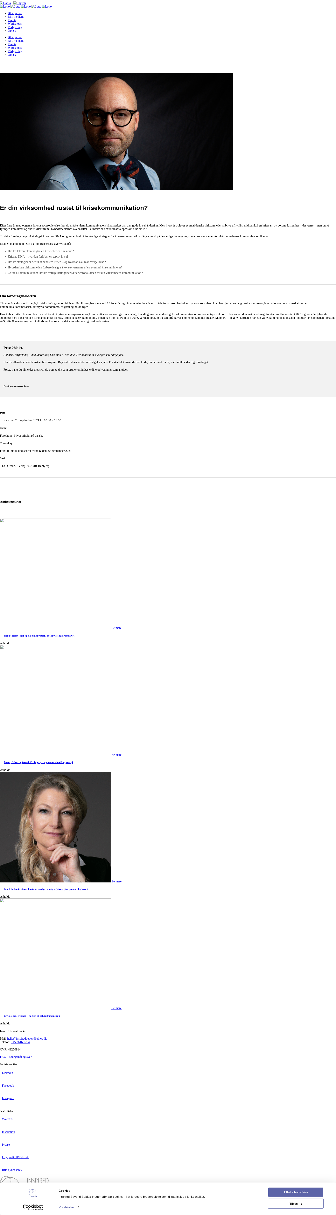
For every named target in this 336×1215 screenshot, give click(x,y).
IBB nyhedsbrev (12, 1169)
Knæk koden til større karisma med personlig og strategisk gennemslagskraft (46, 889)
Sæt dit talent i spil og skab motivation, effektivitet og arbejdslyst (39, 635)
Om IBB (7, 1119)
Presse (6, 1144)
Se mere (117, 628)
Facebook (8, 1085)
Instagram (8, 1098)
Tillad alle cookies (296, 1192)
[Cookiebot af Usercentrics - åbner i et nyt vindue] (33, 1207)
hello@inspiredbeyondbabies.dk (27, 1038)
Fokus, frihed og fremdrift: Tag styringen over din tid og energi (38, 762)
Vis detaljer (66, 1207)
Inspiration (8, 1132)
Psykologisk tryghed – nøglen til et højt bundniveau (32, 1015)
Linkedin (7, 1073)
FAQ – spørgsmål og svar (16, 1056)
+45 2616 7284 (20, 1042)
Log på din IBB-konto (15, 1157)
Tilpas (294, 1203)
